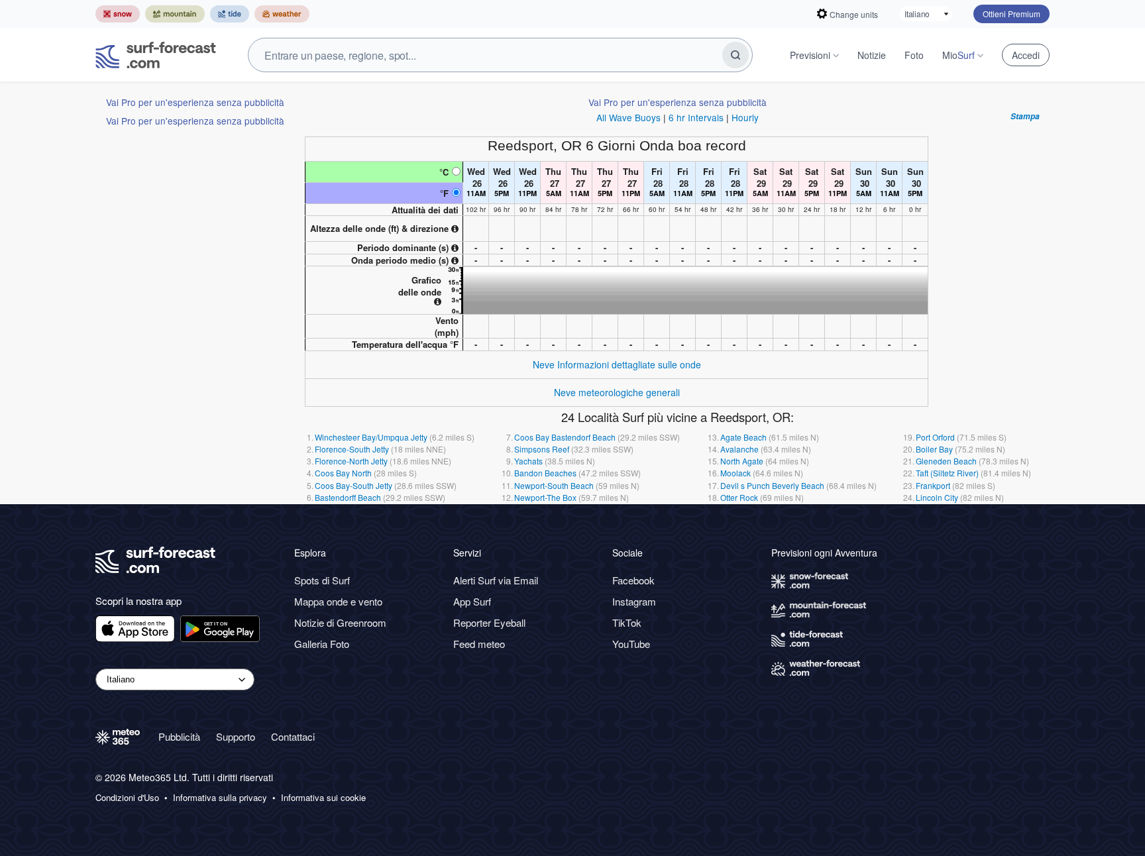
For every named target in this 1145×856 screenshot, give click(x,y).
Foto (914, 55)
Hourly (745, 117)
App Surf (472, 601)
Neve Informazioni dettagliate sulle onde (617, 364)
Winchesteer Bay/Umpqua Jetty (371, 437)
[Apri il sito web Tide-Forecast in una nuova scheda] (229, 14)
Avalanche (739, 449)
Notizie (871, 55)
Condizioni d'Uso (127, 798)
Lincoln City (937, 497)
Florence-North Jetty (351, 460)
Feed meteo (479, 644)
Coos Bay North (343, 472)
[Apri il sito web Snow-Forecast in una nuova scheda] (117, 14)
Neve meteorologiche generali (617, 392)
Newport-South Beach (554, 485)
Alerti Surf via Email (495, 580)
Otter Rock (739, 497)
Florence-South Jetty (352, 449)
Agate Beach (743, 437)
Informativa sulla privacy (220, 798)
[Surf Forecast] (155, 55)
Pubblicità (179, 736)
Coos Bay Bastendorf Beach (565, 437)
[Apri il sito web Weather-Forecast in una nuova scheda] (281, 14)
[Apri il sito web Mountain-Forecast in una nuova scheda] (175, 14)
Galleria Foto (321, 644)
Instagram (634, 601)
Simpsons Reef (541, 449)
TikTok (626, 622)
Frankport (933, 485)
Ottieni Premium (1011, 13)
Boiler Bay (934, 449)
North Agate (741, 460)
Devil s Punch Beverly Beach (772, 485)
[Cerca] (735, 55)
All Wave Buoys (628, 117)
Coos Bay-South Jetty (353, 485)
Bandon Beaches (545, 472)
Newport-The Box (545, 497)
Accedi (1026, 55)
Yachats (528, 460)
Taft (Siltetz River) (947, 472)
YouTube (631, 644)
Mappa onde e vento (338, 601)
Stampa (1025, 116)
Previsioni (810, 55)
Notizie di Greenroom (340, 622)
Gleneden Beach (946, 460)
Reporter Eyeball (489, 622)
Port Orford (935, 437)
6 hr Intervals (696, 117)
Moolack (735, 472)
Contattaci (293, 736)
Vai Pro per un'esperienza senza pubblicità (195, 102)
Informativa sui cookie (323, 798)
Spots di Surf (322, 580)
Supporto (235, 736)
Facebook (633, 580)
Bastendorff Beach (348, 497)
